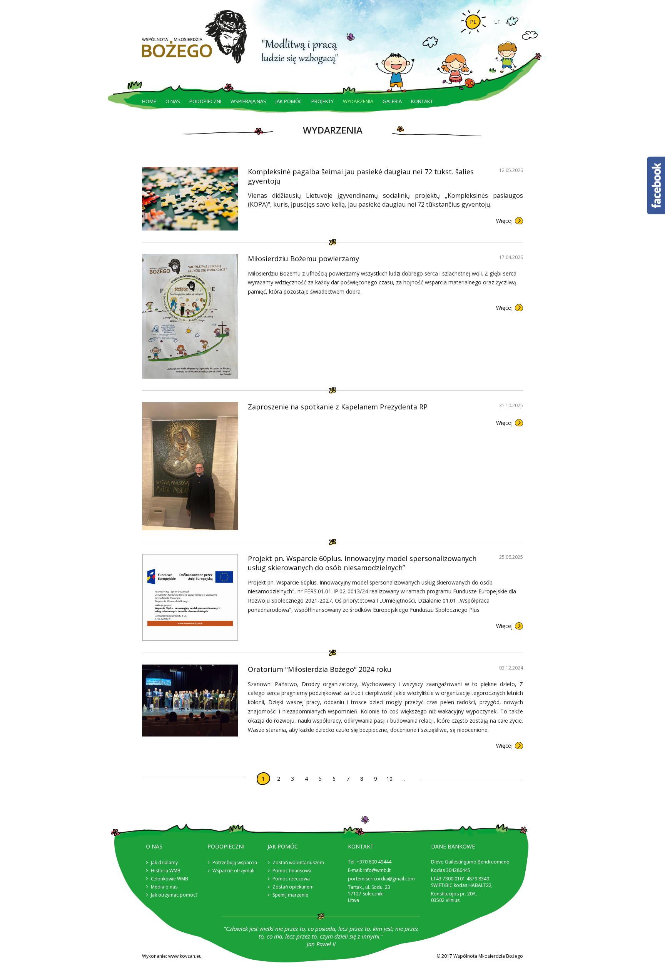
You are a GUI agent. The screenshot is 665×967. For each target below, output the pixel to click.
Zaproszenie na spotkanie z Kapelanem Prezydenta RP (338, 406)
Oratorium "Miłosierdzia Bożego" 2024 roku (319, 669)
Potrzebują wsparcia (234, 862)
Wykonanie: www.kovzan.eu (172, 956)
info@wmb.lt (377, 870)
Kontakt (422, 101)
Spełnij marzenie (290, 895)
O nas (172, 101)
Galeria (392, 101)
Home (149, 101)
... (403, 778)
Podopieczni (205, 101)
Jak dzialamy (164, 862)
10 (389, 778)
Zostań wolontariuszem (298, 862)
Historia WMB (165, 870)
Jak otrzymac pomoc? (174, 895)
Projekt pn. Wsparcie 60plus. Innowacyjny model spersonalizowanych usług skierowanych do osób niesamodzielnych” (362, 563)
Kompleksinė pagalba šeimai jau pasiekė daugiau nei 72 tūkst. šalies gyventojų (361, 176)
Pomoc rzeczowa (291, 878)
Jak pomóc (289, 101)
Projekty (322, 101)
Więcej (504, 220)
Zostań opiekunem (293, 886)
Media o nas (164, 886)
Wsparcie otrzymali (233, 870)
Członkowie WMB (169, 878)
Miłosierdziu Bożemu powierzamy (303, 258)
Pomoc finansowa (291, 870)
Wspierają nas (248, 101)
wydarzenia (358, 101)
